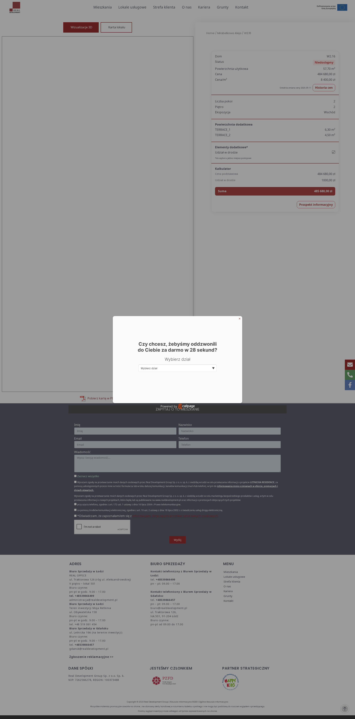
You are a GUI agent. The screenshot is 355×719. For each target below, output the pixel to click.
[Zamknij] (239, 318)
